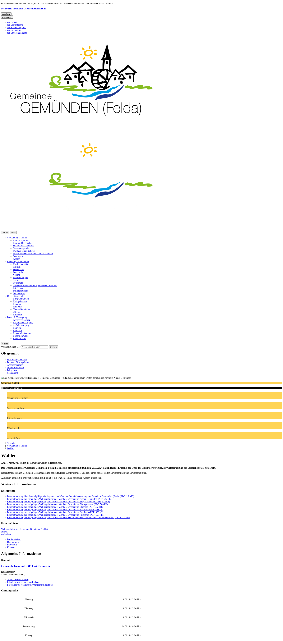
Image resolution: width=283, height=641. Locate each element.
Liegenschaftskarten (22, 333)
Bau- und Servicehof (22, 243)
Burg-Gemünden (21, 298)
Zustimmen (7, 17)
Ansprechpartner (20, 240)
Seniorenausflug (20, 290)
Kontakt (11, 547)
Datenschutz (13, 542)
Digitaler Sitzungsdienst (24, 251)
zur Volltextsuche (15, 25)
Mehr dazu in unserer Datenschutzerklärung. (24, 8)
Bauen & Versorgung (17, 317)
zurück (4, 531)
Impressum (12, 544)
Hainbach (17, 306)
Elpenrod (17, 304)
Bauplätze (17, 330)
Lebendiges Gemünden (18, 261)
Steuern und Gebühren (23, 245)
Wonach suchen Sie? (10, 346)
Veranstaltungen (20, 277)
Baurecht (17, 328)
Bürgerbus (18, 288)
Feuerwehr (18, 272)
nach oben (6, 534)
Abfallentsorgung (21, 325)
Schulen (16, 267)
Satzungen (18, 256)
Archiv (16, 280)
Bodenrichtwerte (20, 336)
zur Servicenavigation (17, 33)
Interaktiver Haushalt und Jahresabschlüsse (33, 253)
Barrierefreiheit (14, 539)
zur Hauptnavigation (16, 27)
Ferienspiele (18, 269)
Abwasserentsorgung (23, 322)
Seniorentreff (19, 293)
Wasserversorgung (21, 320)
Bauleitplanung (20, 338)
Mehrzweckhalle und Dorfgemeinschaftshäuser (35, 285)
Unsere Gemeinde (15, 296)
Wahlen (16, 259)
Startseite (11, 443)
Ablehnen (6, 14)
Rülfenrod (17, 314)
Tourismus (18, 282)
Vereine (16, 275)
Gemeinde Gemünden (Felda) (25, 566)
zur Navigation (14, 30)
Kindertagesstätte (21, 264)
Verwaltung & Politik (17, 237)
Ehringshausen (20, 301)
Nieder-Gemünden (21, 309)
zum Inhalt (12, 22)
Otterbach (17, 312)
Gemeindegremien (21, 248)
